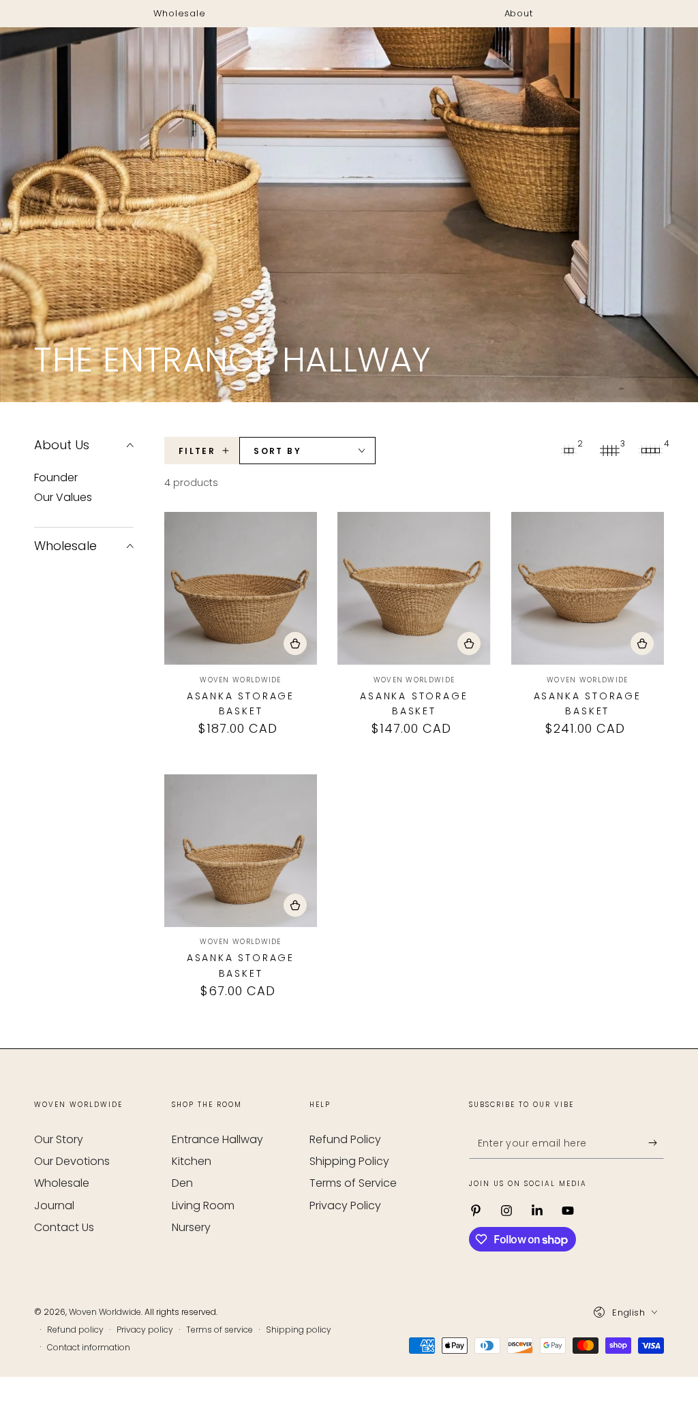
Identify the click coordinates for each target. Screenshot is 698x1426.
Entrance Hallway (217, 1139)
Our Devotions (72, 1161)
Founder (56, 477)
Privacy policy (145, 1329)
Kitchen (191, 1161)
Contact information (88, 1347)
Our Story (58, 1139)
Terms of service (219, 1329)
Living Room (203, 1205)
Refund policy (75, 1329)
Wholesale (61, 1183)
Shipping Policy (349, 1161)
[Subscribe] (656, 1143)
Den (182, 1183)
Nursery (191, 1227)
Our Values (63, 497)
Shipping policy (298, 1329)
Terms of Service (353, 1183)
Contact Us (64, 1227)
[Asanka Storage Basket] (240, 588)
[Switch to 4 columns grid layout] (650, 450)
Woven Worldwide (105, 1312)
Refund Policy (345, 1139)
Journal (54, 1205)
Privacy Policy (345, 1205)
